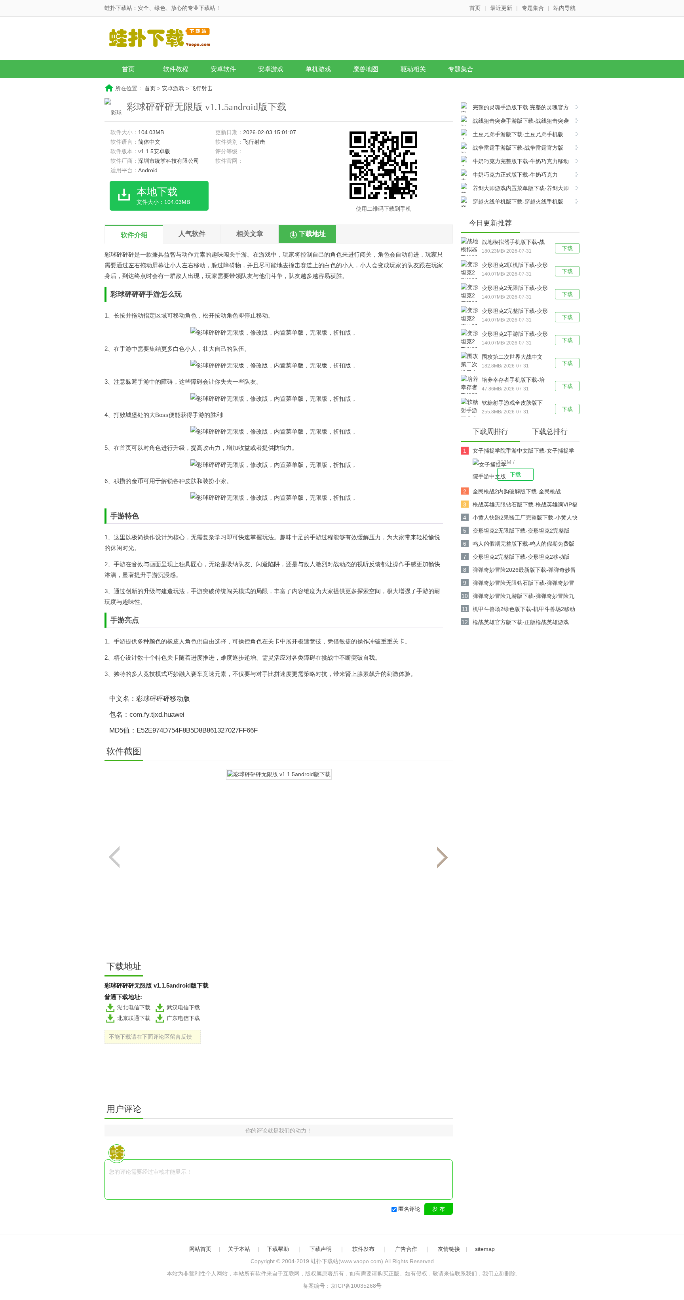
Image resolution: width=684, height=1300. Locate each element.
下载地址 (312, 234)
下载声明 (321, 1249)
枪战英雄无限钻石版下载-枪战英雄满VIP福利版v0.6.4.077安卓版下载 (525, 505)
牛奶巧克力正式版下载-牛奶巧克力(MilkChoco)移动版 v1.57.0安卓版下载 (509, 175)
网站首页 (200, 1249)
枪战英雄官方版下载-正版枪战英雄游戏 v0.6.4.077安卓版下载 (521, 623)
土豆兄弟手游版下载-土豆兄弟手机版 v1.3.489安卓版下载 (512, 135)
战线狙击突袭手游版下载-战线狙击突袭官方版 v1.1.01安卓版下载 (515, 122)
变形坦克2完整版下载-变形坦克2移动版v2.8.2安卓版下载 (515, 312)
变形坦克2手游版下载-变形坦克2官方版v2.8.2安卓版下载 (515, 335)
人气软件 (192, 234)
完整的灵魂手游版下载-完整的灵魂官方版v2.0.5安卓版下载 (515, 108)
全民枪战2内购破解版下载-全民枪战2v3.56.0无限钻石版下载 (517, 492)
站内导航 (564, 8)
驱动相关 (413, 69)
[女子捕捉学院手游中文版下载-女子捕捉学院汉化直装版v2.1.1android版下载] (485, 470)
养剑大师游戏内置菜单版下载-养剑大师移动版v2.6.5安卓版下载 (515, 189)
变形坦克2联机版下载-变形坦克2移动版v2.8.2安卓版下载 (515, 266)
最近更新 (501, 8)
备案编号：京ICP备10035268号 (342, 1286)
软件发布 (363, 1249)
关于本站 (239, 1249)
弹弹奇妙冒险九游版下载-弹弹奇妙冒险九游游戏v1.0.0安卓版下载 (523, 597)
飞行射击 (201, 88)
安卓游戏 (270, 69)
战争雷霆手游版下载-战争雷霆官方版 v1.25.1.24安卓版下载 (512, 149)
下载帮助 (278, 1249)
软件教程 (175, 69)
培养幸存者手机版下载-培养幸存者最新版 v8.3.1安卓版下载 (513, 380)
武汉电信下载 (183, 1007)
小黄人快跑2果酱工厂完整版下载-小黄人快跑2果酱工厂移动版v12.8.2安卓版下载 (525, 518)
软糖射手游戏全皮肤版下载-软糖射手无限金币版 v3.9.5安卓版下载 (512, 403)
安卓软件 (223, 69)
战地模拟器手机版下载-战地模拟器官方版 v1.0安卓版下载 (513, 243)
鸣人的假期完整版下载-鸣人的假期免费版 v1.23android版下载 (523, 545)
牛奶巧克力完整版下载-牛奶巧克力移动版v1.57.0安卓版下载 (515, 162)
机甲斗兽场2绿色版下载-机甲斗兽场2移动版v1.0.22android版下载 (524, 610)
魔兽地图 (365, 69)
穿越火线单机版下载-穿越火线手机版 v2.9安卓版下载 (512, 202)
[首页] (165, 39)
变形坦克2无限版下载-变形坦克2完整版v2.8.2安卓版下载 (515, 289)
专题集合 (533, 8)
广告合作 (406, 1249)
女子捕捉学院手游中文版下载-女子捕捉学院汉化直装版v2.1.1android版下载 (523, 452)
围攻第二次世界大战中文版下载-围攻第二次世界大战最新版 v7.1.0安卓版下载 (513, 358)
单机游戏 (318, 69)
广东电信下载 (183, 1018)
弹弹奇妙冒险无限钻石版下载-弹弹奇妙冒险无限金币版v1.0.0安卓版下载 (523, 584)
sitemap (485, 1249)
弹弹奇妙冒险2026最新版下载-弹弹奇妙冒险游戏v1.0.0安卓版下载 (524, 571)
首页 (475, 8)
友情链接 (449, 1249)
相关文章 (249, 234)
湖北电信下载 (133, 1007)
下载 (567, 248)
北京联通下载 (133, 1018)
